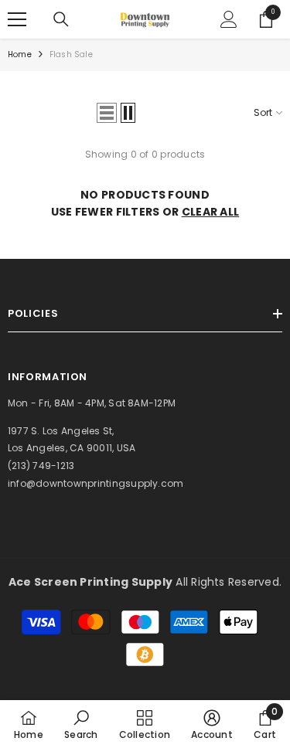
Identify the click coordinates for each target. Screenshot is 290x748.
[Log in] (228, 19)
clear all (211, 211)
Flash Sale (71, 54)
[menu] (17, 19)
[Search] (61, 19)
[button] (107, 113)
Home (20, 54)
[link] (81, 724)
